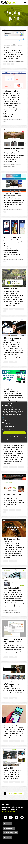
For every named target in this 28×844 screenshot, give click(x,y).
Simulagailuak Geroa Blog (10, 91)
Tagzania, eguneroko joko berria (12, 237)
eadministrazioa (19, 61)
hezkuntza (17, 612)
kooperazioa (18, 119)
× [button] (24, 403)
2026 (13, 64)
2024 (5, 512)
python (11, 61)
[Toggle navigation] (25, 2)
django (6, 61)
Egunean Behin (7, 389)
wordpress (6, 164)
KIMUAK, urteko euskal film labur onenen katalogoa (12, 540)
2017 (5, 64)
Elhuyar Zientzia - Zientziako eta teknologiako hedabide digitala (12, 194)
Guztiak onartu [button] (14, 432)
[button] (14, 440)
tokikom (17, 740)
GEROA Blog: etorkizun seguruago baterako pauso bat (12, 339)
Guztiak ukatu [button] (14, 436)
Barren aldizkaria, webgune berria (12, 725)
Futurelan (6, 48)
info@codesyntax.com (9, 811)
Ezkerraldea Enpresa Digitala (11, 588)
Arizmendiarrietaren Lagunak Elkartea (14, 148)
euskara (20, 259)
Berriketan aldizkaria (9, 768)
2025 (9, 64)
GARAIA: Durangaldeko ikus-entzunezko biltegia (11, 685)
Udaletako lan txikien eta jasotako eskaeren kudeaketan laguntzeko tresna (12, 641)
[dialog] (14, 422)
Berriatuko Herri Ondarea (10, 288)
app (16, 259)
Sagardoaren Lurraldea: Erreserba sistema (12, 495)
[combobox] (23, 403)
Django (6, 119)
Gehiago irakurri (20, 414)
